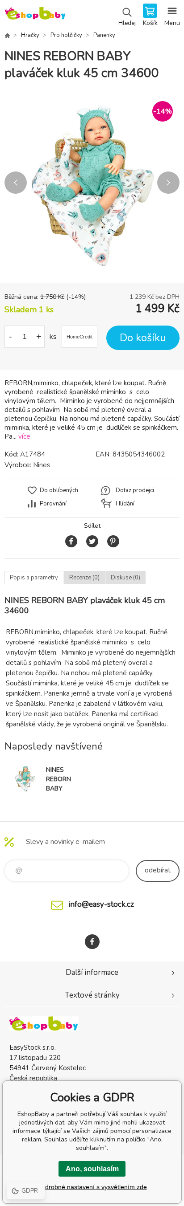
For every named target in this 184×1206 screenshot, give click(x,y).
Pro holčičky (66, 35)
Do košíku (143, 338)
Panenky (104, 35)
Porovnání (53, 504)
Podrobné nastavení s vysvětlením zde (92, 1186)
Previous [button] (15, 182)
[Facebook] (92, 941)
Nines (41, 464)
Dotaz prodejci (135, 490)
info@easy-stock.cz (101, 904)
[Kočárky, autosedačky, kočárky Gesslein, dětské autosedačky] (7, 35)
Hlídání (125, 504)
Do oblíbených (59, 490)
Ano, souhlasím (92, 1169)
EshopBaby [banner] (35, 15)
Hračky (30, 35)
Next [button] (168, 182)
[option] (92, 182)
